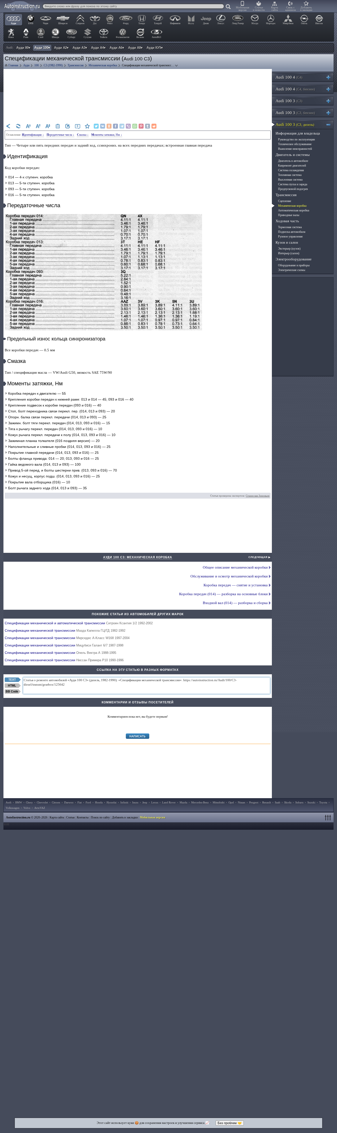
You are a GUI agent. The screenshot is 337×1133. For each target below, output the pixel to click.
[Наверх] (329, 817)
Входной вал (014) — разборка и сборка (235, 603)
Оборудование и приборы (294, 265)
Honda (99, 802)
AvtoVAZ (39, 807)
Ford (88, 802)
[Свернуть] (330, 124)
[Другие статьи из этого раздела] (57, 126)
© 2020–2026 (26, 817)
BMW (18, 802)
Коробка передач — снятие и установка (236, 585)
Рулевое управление (290, 236)
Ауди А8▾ (135, 48)
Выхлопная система (290, 179)
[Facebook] (115, 126)
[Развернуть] (330, 77)
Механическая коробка (292, 205)
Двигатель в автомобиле (293, 161)
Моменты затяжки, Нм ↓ (106, 134)
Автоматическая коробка (293, 210)
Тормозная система (290, 227)
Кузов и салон (287, 242)
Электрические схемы (291, 270)
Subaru (299, 802)
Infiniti (124, 802)
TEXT (12, 679)
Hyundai (111, 802)
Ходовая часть (287, 221)
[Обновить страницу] (18, 126)
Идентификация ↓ (33, 134)
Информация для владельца (298, 133)
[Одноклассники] (109, 126)
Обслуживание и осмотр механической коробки (229, 576)
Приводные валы (288, 215)
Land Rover (169, 802)
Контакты (83, 817)
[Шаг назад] (8, 126)
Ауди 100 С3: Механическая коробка (137, 557)
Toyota (323, 802)
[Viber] (128, 126)
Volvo (26, 807)
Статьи (70, 817)
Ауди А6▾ (117, 48)
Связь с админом (290, 8)
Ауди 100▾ (42, 48)
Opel (231, 802)
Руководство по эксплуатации (296, 139)
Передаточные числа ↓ (60, 134)
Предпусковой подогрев (293, 189)
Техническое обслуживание (295, 144)
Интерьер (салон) (288, 253)
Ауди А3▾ (80, 48)
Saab (277, 802)
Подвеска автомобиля (291, 232)
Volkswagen (12, 807)
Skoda (287, 802)
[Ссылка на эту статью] (67, 126)
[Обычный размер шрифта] (48, 126)
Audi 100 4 (289, 77)
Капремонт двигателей (292, 165)
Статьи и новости (259, 8)
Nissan (241, 802)
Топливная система (289, 175)
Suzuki (311, 802)
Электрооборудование (294, 259)
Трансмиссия (286, 195)
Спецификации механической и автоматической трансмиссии (79, 623)
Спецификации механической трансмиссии (65, 630)
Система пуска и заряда (292, 184)
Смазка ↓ (83, 134)
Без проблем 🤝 (230, 1123)
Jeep (144, 802)
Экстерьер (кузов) (289, 248)
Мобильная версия (242, 8)
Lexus (154, 802)
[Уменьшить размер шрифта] (28, 126)
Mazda (183, 802)
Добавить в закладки (306, 8)
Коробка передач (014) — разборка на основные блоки (223, 594)
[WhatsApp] (134, 126)
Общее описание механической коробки (235, 567)
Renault (266, 802)
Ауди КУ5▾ (155, 48)
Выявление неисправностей (295, 149)
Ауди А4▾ (98, 48)
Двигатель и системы (293, 155)
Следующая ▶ (259, 557)
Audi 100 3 (289, 101)
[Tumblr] (147, 126)
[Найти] (228, 7)
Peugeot (253, 802)
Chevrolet (42, 802)
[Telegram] (122, 126)
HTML (12, 685)
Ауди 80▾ (23, 48)
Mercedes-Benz (200, 802)
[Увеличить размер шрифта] (38, 126)
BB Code (12, 691)
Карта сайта (274, 8)
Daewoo (69, 802)
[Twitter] (96, 126)
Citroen (56, 802)
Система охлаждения (291, 170)
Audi (8, 802)
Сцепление (284, 201)
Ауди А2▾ (61, 48)
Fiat (79, 802)
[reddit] (154, 126)
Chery (29, 802)
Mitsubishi (219, 802)
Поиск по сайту (100, 817)
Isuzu (135, 802)
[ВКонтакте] (102, 126)
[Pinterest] (141, 126)
